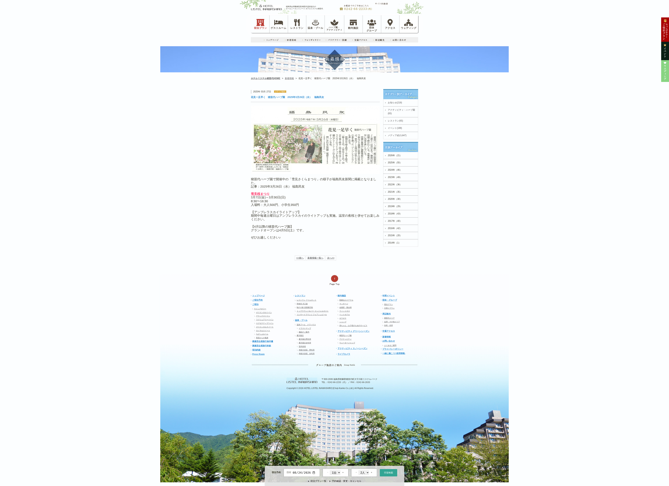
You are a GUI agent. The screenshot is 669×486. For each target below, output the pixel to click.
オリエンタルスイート (265, 327)
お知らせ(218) (395, 102)
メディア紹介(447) (397, 135)
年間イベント (388, 295)
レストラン (296, 27)
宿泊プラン (260, 27)
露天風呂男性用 (305, 339)
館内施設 (353, 27)
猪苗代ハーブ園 (345, 335)
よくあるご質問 (390, 345)
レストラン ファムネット (306, 300)
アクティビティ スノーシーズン (352, 348)
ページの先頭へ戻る (334, 280)
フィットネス (344, 311)
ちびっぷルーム (262, 334)
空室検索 (388, 472)
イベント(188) (395, 128)
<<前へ (300, 258)
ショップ (342, 322)
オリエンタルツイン (264, 312)
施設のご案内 (304, 332)
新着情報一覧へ (315, 258)
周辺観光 (386, 314)
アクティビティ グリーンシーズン (354, 331)
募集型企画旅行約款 (261, 345)
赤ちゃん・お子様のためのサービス (353, 325)
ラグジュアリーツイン (265, 320)
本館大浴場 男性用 (306, 350)
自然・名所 (388, 325)
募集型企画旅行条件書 (262, 341)
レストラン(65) (395, 120)
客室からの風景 (262, 338)
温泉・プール (315, 27)
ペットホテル (344, 315)
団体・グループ (389, 300)
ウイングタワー (260, 309)
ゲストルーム (278, 27)
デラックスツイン (263, 316)
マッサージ (343, 304)
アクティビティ (345, 339)
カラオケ (342, 318)
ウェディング (409, 27)
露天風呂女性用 (305, 343)
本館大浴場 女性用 (306, 354)
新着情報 (289, 78)
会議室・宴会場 (345, 307)
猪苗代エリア (389, 318)
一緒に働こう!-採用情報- (393, 353)
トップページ (258, 295)
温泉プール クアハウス (306, 325)
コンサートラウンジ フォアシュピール (312, 315)
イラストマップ (305, 328)
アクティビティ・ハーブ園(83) (401, 112)
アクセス (390, 27)
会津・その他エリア (392, 322)
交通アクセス (388, 331)
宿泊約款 (256, 350)
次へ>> (330, 258)
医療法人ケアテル (346, 300)
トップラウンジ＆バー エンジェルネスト (313, 311)
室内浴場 (302, 346)
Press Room (258, 354)
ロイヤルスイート (263, 331)
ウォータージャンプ (347, 343)
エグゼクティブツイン (265, 323)
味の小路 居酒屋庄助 (305, 307)
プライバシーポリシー (392, 349)
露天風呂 (300, 335)
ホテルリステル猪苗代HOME (265, 78)
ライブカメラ (344, 354)
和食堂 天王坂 (302, 304)
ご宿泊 (255, 304)
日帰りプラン (389, 308)
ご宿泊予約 (257, 300)
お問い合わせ (388, 341)
